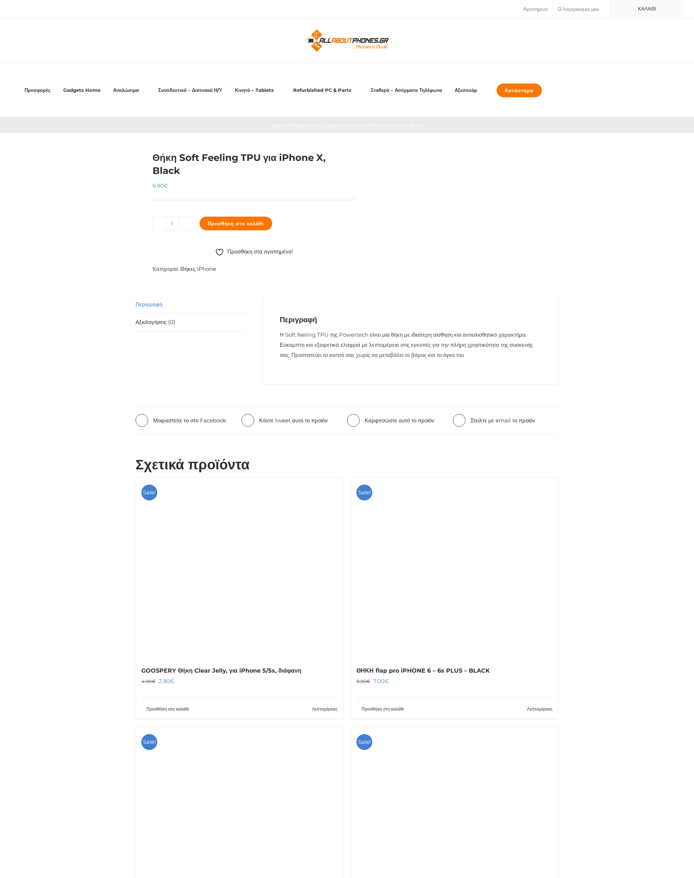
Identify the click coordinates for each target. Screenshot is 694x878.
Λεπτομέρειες (325, 709)
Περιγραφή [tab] (149, 304)
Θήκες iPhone (198, 268)
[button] (556, 89)
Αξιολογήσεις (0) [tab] (155, 322)
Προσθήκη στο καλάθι (236, 223)
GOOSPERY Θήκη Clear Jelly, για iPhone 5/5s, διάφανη (221, 670)
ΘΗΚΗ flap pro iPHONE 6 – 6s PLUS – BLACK (423, 670)
